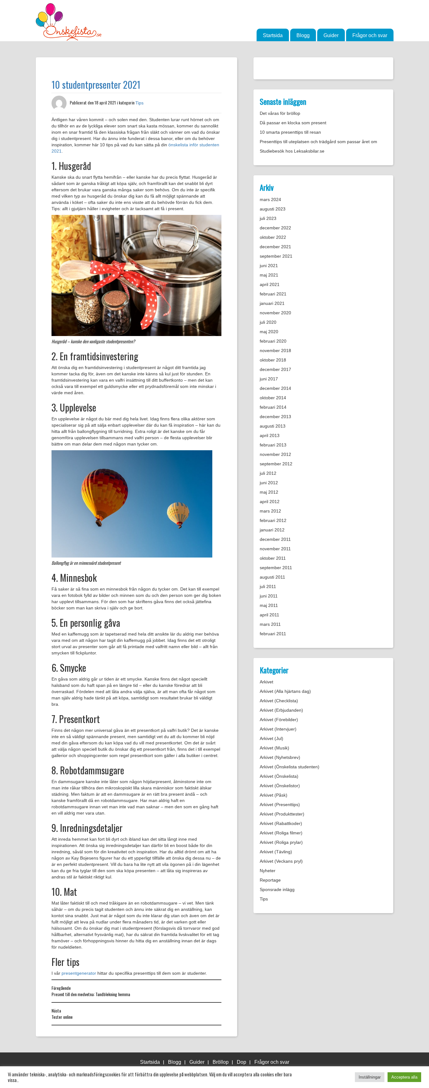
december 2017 (275, 369)
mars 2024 (270, 199)
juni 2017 (269, 378)
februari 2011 (273, 633)
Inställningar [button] (370, 1077)
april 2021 (270, 284)
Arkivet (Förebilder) (279, 719)
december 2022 (275, 227)
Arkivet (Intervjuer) (278, 729)
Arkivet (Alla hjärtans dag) (285, 691)
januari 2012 (272, 529)
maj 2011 (269, 605)
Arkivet (266, 681)
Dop (241, 1062)
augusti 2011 (272, 577)
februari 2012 (273, 520)
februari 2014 (273, 407)
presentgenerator (79, 973)
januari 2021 (272, 303)
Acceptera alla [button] (404, 1077)
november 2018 (275, 350)
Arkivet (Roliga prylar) (281, 842)
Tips (139, 102)
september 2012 (276, 463)
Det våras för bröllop (280, 113)
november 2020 (275, 312)
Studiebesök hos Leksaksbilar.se (292, 151)
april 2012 (270, 501)
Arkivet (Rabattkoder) (281, 823)
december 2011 (275, 539)
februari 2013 (273, 444)
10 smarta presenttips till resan (290, 132)
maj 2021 (269, 275)
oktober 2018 (273, 359)
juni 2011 (269, 595)
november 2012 (275, 454)
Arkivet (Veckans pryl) (281, 861)
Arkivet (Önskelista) (279, 776)
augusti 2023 (272, 208)
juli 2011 (268, 586)
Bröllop (221, 1062)
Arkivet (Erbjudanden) (281, 710)
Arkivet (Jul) (271, 738)
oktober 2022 (273, 237)
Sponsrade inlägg (277, 889)
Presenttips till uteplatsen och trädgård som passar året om (318, 141)
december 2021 (275, 246)
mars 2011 (270, 624)
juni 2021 (269, 265)
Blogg (303, 35)
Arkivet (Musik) (274, 747)
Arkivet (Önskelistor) (280, 785)
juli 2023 (268, 218)
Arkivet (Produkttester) (282, 813)
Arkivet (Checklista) (279, 700)
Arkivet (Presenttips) (280, 804)
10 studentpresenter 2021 (96, 84)
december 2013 (275, 416)
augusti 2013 (272, 426)
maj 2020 (269, 331)
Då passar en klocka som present (293, 122)
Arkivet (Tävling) (276, 851)
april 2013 (270, 435)
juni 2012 (269, 482)
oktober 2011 (273, 558)
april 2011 (269, 614)
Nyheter (267, 870)
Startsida (273, 35)
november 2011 (275, 548)
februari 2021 (273, 293)
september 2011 (276, 567)
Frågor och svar (369, 35)
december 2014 (275, 388)
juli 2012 (268, 473)
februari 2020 (273, 341)
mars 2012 (270, 510)
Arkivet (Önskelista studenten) (289, 766)
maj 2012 (269, 492)
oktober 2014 (273, 397)
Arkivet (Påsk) (273, 795)
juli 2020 (268, 322)
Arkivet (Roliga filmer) (281, 832)
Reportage (270, 880)
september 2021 (276, 256)
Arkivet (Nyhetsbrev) (280, 757)
